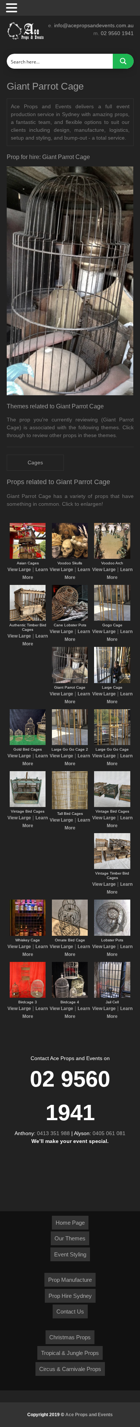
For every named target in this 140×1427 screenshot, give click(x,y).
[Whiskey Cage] (28, 934)
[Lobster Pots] (112, 934)
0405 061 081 (109, 1133)
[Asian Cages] (28, 557)
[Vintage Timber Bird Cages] (112, 867)
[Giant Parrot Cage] (70, 681)
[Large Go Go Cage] (112, 743)
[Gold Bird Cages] (28, 743)
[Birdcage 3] (28, 996)
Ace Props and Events (89, 1414)
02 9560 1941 (117, 33)
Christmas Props (70, 1337)
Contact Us (70, 1311)
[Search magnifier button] (123, 61)
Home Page (70, 1222)
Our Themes (70, 1238)
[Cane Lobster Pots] (70, 619)
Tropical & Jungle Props (70, 1353)
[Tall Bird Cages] (70, 807)
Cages (35, 462)
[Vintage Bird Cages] (28, 805)
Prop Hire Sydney (70, 1296)
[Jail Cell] (112, 996)
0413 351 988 (53, 1133)
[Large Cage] (112, 681)
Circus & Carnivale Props (70, 1369)
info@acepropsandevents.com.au (94, 25)
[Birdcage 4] (70, 996)
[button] (12, 8)
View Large (19, 569)
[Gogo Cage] (112, 619)
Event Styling (70, 1254)
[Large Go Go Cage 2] (70, 743)
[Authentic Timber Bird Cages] (28, 619)
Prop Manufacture (70, 1280)
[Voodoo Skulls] (70, 557)
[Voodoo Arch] (112, 557)
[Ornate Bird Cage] (70, 934)
